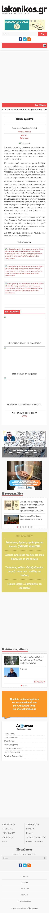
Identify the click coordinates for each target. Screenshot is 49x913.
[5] (23, 527)
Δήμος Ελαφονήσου (11, 737)
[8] (28, 527)
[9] (30, 527)
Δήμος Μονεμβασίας (11, 745)
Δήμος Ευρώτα (9, 741)
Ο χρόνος (23, 669)
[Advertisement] (24, 77)
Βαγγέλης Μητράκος (24, 132)
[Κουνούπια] (24, 475)
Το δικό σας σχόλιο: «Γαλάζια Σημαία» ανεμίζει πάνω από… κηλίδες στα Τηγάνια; (24, 571)
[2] (18, 527)
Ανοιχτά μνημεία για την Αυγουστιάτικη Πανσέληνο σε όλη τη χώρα (24, 556)
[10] (31, 527)
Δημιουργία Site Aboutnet (19, 908)
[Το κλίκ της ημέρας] (24, 444)
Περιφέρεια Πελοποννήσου (13, 756)
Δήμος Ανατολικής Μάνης (12, 749)
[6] (25, 527)
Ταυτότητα (24, 882)
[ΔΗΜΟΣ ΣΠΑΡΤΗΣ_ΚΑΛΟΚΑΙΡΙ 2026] (24, 25)
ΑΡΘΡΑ (24, 416)
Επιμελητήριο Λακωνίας (12, 752)
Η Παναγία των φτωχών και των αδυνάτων (24, 343)
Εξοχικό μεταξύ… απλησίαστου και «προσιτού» (24, 585)
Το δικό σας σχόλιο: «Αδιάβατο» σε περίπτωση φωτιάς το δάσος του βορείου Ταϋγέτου (31, 660)
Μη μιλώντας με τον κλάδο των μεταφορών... (24, 404)
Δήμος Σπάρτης (9, 734)
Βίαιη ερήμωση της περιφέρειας (24, 373)
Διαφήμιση (24, 895)
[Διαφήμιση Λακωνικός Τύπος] (24, 705)
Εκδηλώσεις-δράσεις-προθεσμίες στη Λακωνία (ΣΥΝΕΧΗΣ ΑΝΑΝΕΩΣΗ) (24, 544)
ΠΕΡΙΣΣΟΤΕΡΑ (39, 681)
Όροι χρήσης (24, 889)
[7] (26, 527)
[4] (22, 527)
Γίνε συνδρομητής (24, 901)
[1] (17, 527)
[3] (20, 527)
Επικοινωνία (24, 876)
